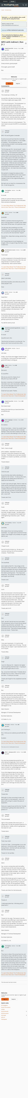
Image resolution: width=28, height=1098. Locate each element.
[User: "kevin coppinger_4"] (2, 420)
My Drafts (14, 1015)
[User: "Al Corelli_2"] (2, 725)
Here (8, 17)
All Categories (4, 1005)
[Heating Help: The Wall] (11, 5)
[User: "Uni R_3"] (2, 292)
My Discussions (5, 1013)
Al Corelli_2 (7, 724)
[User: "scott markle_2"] (2, 523)
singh (6, 365)
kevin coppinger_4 (9, 420)
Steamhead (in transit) (10, 250)
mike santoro (8, 348)
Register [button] (18, 83)
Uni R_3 (6, 292)
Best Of (3, 1017)
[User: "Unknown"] (2, 91)
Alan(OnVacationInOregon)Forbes (13, 328)
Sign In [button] (9, 83)
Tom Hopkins (8, 190)
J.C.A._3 (6, 212)
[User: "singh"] (2, 366)
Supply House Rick (9, 48)
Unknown (7, 90)
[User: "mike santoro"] (2, 349)
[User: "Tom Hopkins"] (2, 191)
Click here (4, 30)
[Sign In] (26, 5)
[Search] (23, 5)
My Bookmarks (14, 1011)
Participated (4, 1019)
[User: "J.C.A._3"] (2, 213)
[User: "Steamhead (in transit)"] (2, 250)
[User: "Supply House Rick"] (2, 49)
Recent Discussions (5, 1007)
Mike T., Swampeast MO (10, 752)
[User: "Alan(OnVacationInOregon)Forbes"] (2, 328)
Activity (3, 1009)
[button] (26, 43)
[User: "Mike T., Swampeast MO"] (2, 752)
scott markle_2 (8, 522)
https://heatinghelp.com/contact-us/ (10, 25)
